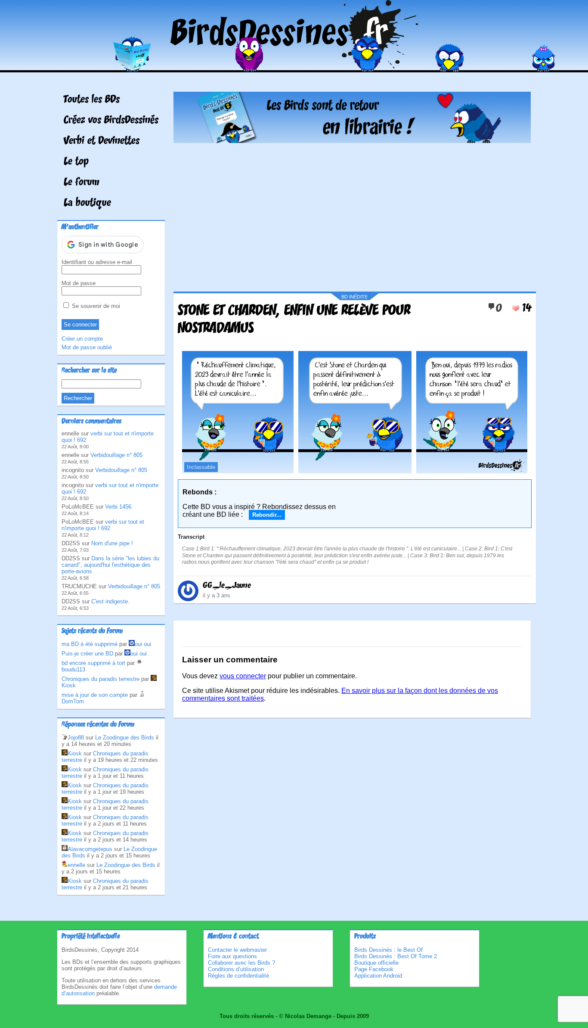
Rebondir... (267, 515)
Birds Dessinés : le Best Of (388, 950)
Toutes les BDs (92, 99)
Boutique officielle (376, 963)
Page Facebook (373, 969)
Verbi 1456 (118, 506)
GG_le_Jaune (227, 586)
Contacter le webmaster (237, 950)
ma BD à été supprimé (90, 644)
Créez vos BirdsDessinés (111, 120)
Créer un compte (82, 338)
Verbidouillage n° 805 (116, 455)
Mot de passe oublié (87, 347)
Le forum (81, 182)
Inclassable (201, 467)
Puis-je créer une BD (87, 653)
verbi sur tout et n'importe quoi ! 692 (103, 525)
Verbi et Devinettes (101, 141)
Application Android (378, 975)
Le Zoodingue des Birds (124, 737)
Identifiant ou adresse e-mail (97, 262)
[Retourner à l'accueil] (294, 66)
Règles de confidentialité (238, 975)
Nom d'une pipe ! (112, 543)
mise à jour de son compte (95, 695)
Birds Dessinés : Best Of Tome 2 (395, 956)
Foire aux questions (232, 956)
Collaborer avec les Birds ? (241, 963)
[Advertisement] (352, 214)
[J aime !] (515, 308)
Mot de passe (79, 283)
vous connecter (243, 676)
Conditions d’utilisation (236, 969)
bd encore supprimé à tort (93, 663)
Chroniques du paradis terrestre (100, 679)
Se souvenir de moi (95, 306)
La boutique (87, 203)
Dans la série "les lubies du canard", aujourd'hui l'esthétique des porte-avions (110, 565)
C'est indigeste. (110, 601)
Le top (76, 161)
